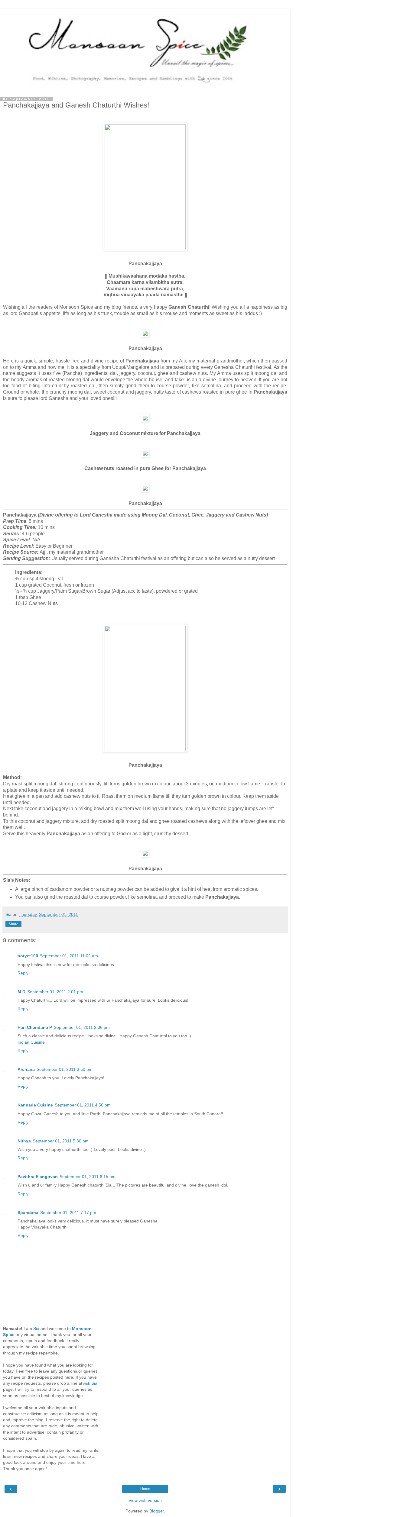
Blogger (156, 1511)
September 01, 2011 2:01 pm (55, 991)
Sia (36, 1328)
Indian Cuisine (31, 1042)
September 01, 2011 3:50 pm (65, 1069)
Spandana (28, 1212)
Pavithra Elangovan (38, 1176)
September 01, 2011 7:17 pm (68, 1212)
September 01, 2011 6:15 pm (87, 1176)
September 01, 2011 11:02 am (69, 955)
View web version (145, 1500)
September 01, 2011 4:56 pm (83, 1105)
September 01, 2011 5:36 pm (61, 1141)
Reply (23, 973)
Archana (26, 1069)
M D (21, 991)
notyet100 (28, 955)
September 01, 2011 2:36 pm (82, 1027)
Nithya (24, 1141)
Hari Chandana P (35, 1027)
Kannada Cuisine (35, 1105)
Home (145, 1489)
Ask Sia (90, 1383)
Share (13, 924)
